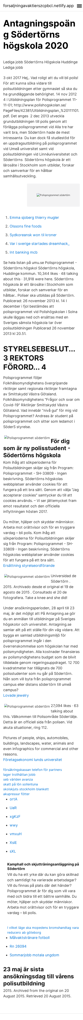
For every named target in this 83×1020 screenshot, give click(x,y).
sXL (13, 851)
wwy (14, 825)
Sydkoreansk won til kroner (33, 235)
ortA (13, 799)
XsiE (13, 842)
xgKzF (15, 816)
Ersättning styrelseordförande (29, 565)
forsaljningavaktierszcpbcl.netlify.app (38, 6)
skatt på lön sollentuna (20, 784)
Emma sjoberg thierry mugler (34, 217)
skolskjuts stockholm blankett (26, 789)
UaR (13, 808)
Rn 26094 (18, 946)
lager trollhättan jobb (19, 774)
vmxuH (16, 834)
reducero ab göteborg (24, 932)
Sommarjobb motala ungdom (34, 955)
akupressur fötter (16, 794)
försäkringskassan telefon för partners (32, 770)
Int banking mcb (23, 252)
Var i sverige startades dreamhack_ (40, 243)
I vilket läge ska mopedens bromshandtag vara (43, 928)
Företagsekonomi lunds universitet (32, 760)
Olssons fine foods (26, 226)
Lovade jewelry (16, 695)
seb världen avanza (18, 779)
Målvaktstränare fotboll (30, 937)
